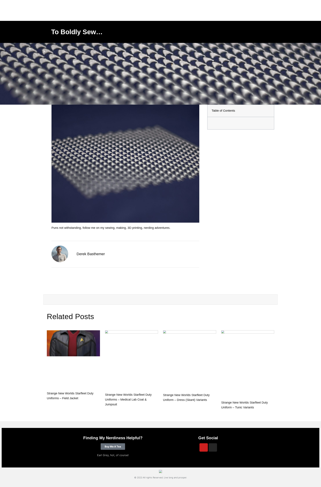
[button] (269, 110)
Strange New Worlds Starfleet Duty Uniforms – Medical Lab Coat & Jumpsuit (128, 399)
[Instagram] (213, 447)
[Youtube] (203, 447)
